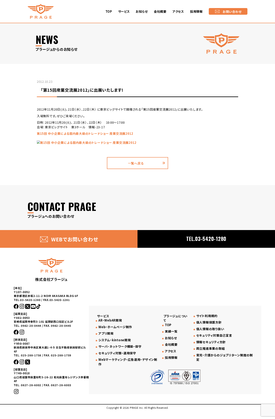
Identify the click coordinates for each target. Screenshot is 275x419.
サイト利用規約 (206, 316)
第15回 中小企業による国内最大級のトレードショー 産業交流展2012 (85, 133)
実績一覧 (171, 331)
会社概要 (160, 11)
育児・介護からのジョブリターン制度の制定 (224, 357)
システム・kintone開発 (114, 340)
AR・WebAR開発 (110, 320)
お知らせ (142, 11)
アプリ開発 (106, 333)
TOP (108, 11)
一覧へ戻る (136, 163)
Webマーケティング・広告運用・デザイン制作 (127, 362)
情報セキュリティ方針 (211, 342)
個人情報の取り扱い (210, 329)
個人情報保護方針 (209, 322)
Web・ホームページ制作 (115, 327)
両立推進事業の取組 (210, 348)
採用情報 (196, 11)
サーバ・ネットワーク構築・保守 (119, 346)
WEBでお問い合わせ (74, 239)
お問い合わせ (232, 11)
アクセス (178, 11)
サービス (124, 11)
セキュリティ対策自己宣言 (214, 335)
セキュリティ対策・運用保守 (117, 353)
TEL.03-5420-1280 (206, 238)
